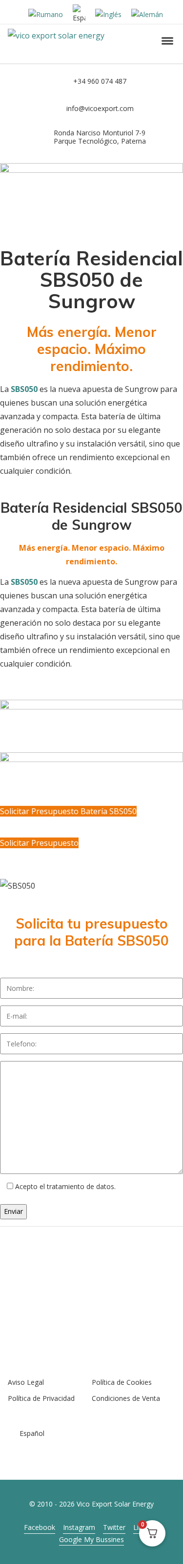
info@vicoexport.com (100, 108)
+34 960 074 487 (99, 81)
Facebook (39, 1527)
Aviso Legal (26, 1382)
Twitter (114, 1527)
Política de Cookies (122, 1382)
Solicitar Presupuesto (39, 843)
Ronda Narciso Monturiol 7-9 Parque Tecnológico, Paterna (100, 137)
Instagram (79, 1527)
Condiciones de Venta (126, 1398)
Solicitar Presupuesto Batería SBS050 (68, 811)
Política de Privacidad (41, 1398)
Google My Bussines (91, 1539)
